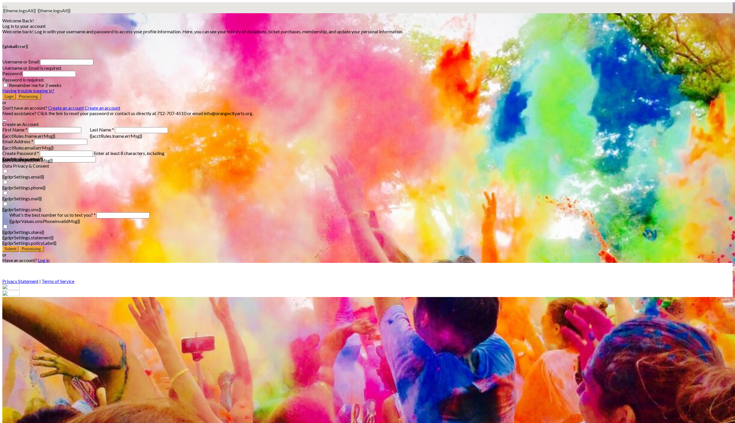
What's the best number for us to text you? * (52, 215)
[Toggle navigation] (4, 7)
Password (12, 73)
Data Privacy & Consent (25, 165)
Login (9, 96)
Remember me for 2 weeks (35, 85)
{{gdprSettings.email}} (23, 176)
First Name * (14, 129)
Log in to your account (24, 26)
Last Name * (102, 129)
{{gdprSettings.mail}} (22, 198)
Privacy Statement (20, 281)
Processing (29, 96)
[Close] (4, 120)
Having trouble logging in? (28, 90)
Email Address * (17, 141)
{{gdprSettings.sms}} (21, 209)
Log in (44, 260)
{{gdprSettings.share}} (23, 232)
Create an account (66, 107)
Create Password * (20, 153)
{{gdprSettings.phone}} (23, 187)
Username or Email (20, 61)
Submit (10, 249)
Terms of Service (58, 281)
